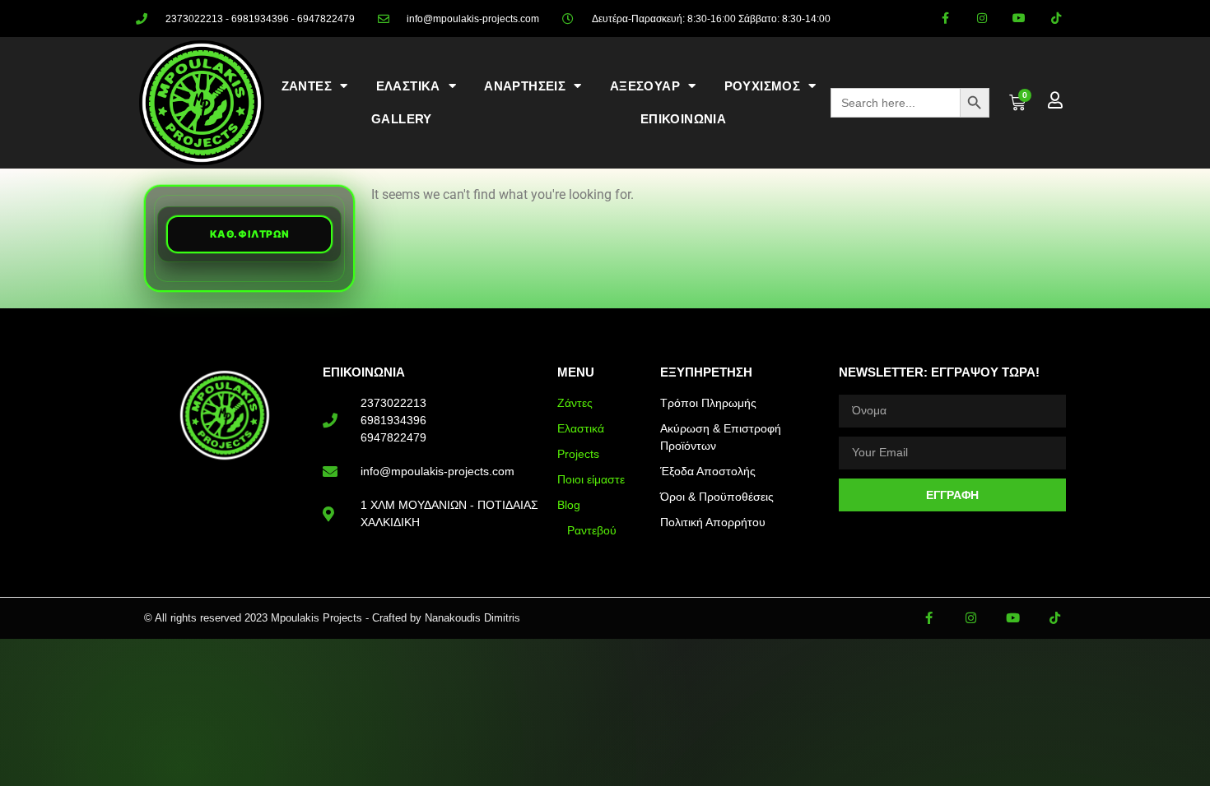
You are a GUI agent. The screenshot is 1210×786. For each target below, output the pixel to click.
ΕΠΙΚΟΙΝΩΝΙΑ (683, 119)
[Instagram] (982, 18)
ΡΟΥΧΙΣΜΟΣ (762, 86)
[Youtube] (1018, 18)
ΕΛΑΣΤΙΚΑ (408, 86)
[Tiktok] (1055, 18)
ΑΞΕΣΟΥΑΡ (645, 86)
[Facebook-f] (945, 18)
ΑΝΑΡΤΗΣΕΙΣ (524, 86)
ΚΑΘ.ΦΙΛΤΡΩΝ (250, 234)
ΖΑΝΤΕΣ (307, 86)
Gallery (401, 119)
